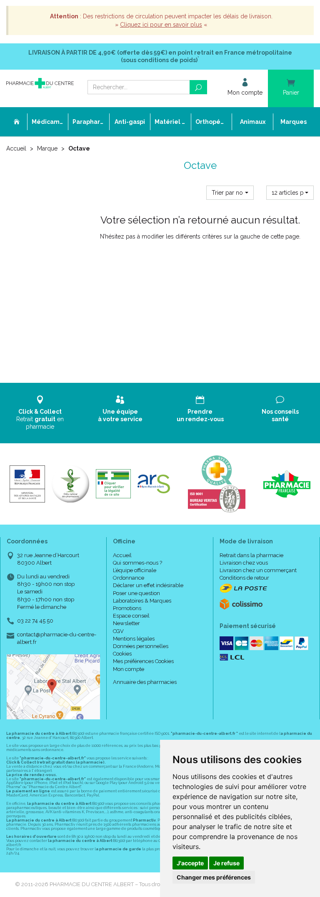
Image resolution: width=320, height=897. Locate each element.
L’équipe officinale (134, 570)
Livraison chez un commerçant (258, 570)
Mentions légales (134, 639)
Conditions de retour (244, 578)
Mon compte (128, 669)
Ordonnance (128, 578)
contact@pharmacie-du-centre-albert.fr (56, 638)
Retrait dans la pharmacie (251, 555)
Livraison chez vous (244, 563)
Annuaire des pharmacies (145, 682)
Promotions (127, 608)
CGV (118, 631)
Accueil (16, 148)
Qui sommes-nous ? (137, 563)
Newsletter (126, 623)
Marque (47, 148)
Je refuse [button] (226, 863)
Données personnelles (140, 646)
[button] (230, 193)
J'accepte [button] (190, 863)
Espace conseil (131, 616)
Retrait (40, 419)
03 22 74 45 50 (35, 621)
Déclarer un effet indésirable (148, 585)
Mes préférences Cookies (143, 661)
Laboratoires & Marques (142, 601)
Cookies (122, 654)
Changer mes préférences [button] (214, 877)
